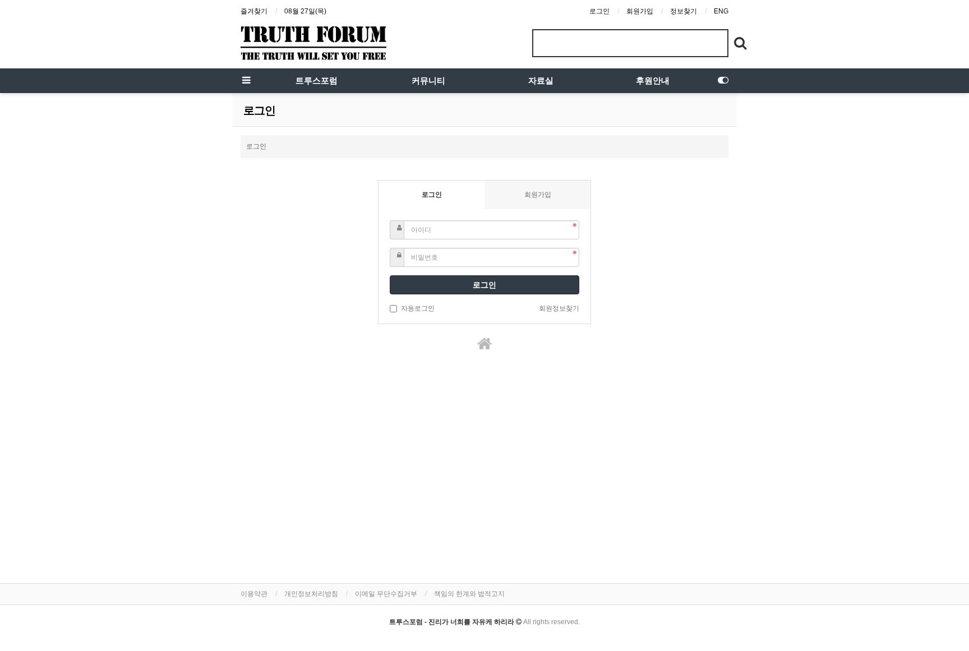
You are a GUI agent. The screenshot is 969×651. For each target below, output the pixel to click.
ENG (721, 11)
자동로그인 (418, 308)
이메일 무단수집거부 (386, 594)
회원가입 (639, 11)
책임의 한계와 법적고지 (469, 594)
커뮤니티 (428, 81)
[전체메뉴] (246, 80)
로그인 (599, 11)
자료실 (540, 81)
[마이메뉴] (723, 80)
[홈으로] (484, 344)
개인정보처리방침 (311, 594)
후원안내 (653, 81)
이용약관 (254, 594)
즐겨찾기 (254, 11)
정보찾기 (683, 11)
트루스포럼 (317, 81)
